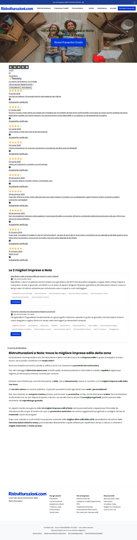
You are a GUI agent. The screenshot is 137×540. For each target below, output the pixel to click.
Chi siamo (53, 498)
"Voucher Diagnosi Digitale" (94, 533)
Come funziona (55, 501)
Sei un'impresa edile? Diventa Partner (67, 2)
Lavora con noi (110, 509)
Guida (91, 8)
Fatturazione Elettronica (87, 509)
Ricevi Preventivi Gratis (68, 42)
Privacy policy (37, 533)
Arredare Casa (110, 504)
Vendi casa (54, 512)
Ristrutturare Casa (111, 498)
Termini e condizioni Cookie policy (55, 533)
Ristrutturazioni (44, 8)
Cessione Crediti (61, 8)
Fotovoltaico (77, 8)
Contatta (16, 302)
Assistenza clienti (56, 504)
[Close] (134, 2)
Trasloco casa (55, 507)
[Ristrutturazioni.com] (17, 8)
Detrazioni (108, 501)
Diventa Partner (83, 498)
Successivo (26, 87)
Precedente (15, 87)
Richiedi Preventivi (126, 8)
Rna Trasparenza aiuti (75, 533)
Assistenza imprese (85, 507)
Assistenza (102, 8)
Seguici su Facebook (112, 507)
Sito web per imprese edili (87, 512)
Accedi (113, 8)
